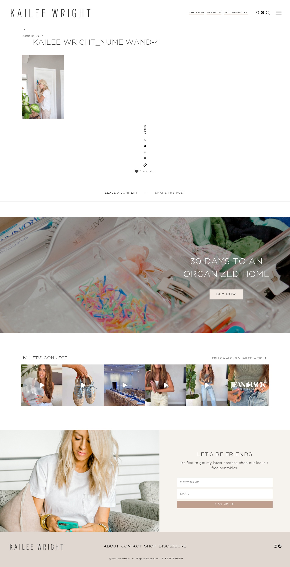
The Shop (196, 12)
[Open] (41, 385)
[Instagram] (58, 402)
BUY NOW (226, 294)
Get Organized (236, 12)
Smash (178, 559)
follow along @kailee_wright (239, 358)
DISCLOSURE (172, 546)
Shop (150, 546)
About (111, 546)
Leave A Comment (121, 193)
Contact (131, 546)
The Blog (214, 12)
